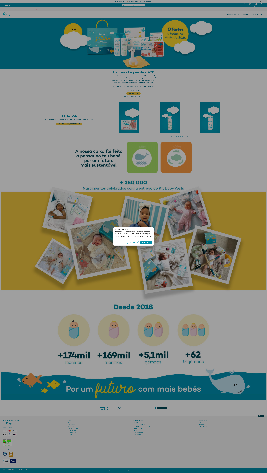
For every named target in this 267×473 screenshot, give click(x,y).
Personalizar (132, 242)
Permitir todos (146, 242)
